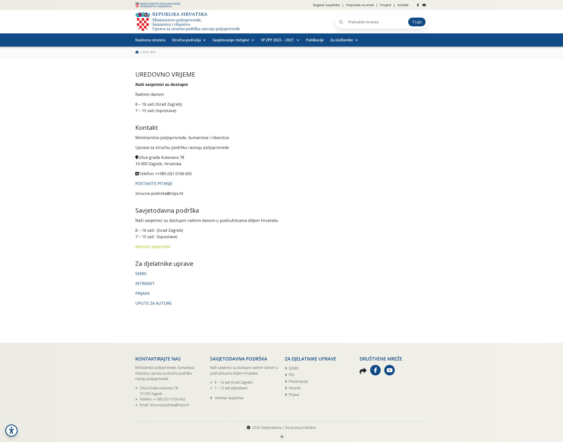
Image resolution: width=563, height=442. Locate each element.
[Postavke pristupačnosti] (11, 430)
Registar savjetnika (326, 5)
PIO (291, 374)
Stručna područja (186, 40)
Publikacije (315, 40)
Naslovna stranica (150, 40)
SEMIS (140, 273)
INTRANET (145, 283)
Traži (417, 22)
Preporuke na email (360, 5)
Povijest (385, 5)
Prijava (294, 394)
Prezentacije (298, 381)
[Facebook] (418, 5)
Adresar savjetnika (152, 246)
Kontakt (403, 5)
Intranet (295, 388)
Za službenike (341, 40)
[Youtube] (424, 5)
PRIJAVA (143, 293)
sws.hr (281, 436)
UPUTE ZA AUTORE (153, 303)
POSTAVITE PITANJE (153, 183)
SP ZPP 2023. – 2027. (277, 40)
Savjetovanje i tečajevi (230, 40)
